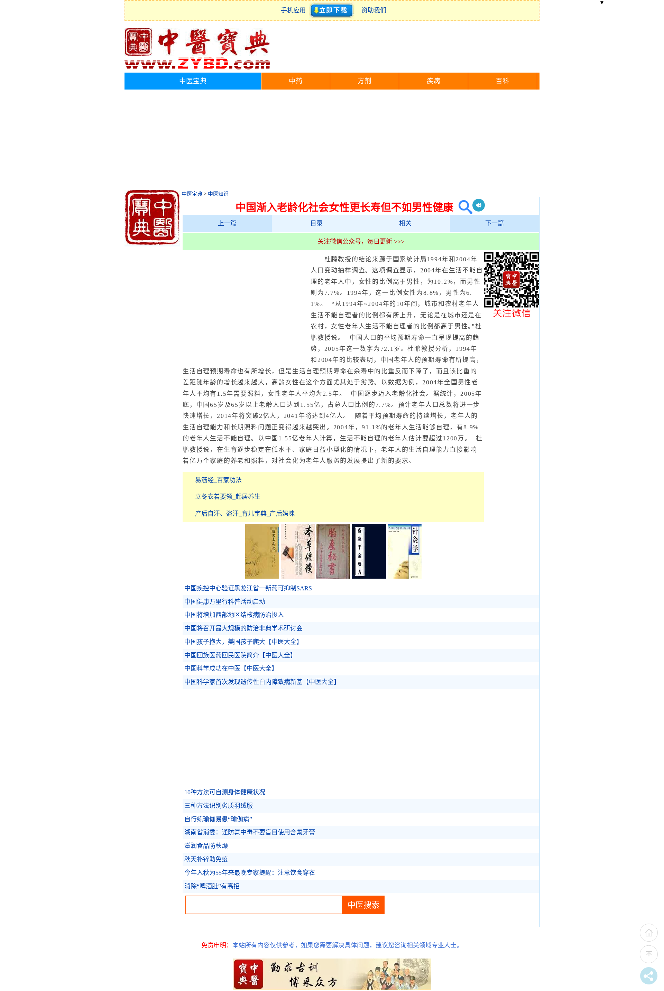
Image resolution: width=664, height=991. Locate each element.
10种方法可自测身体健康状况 (224, 792)
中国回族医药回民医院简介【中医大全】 (240, 655)
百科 (502, 81)
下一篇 (494, 223)
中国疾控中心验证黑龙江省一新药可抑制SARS (248, 588)
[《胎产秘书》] (333, 576)
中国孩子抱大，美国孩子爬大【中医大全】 (243, 641)
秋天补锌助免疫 (206, 859)
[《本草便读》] (298, 576)
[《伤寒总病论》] (262, 576)
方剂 (364, 81)
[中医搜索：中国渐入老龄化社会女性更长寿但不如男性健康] (462, 207)
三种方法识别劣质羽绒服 (218, 805)
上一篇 (227, 223)
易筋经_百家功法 (218, 480)
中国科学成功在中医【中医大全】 (231, 668)
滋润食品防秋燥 (206, 845)
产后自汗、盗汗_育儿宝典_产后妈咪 (245, 513)
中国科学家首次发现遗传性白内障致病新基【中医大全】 (262, 682)
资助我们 (373, 10)
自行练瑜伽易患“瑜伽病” (218, 819)
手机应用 (295, 10)
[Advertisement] (332, 141)
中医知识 (218, 194)
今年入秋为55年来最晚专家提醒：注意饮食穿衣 (249, 872)
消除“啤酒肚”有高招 (212, 886)
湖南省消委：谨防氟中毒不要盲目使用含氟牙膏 (249, 832)
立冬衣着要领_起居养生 (227, 496)
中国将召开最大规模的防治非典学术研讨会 (243, 628)
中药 (296, 81)
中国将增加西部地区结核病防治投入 (234, 614)
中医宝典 (193, 81)
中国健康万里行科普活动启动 (224, 601)
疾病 (433, 81)
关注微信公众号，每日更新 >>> (360, 241)
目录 (316, 223)
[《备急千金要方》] (369, 576)
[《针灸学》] (405, 576)
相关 (405, 223)
